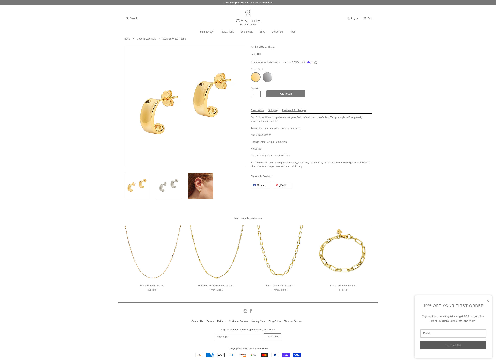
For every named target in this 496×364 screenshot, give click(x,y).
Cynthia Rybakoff (257, 348)
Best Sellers (247, 31)
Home (127, 38)
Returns (221, 321)
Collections (277, 31)
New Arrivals (227, 31)
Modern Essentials (146, 38)
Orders (210, 321)
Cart (370, 18)
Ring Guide (275, 321)
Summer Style (207, 31)
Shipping (273, 110)
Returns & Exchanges (294, 110)
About (293, 31)
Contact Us (197, 321)
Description (257, 110)
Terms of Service (293, 321)
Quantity (255, 88)
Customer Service (238, 321)
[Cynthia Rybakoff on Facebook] (250, 312)
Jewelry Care (258, 321)
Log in (354, 18)
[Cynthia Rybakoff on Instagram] (245, 312)
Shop (262, 31)
